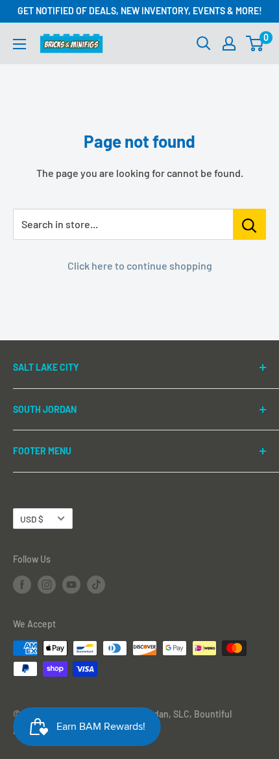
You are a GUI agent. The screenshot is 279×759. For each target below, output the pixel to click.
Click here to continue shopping (139, 265)
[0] (255, 43)
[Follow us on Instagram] (47, 585)
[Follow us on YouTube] (71, 585)
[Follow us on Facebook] (22, 585)
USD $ (31, 518)
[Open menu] (19, 44)
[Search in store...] (249, 224)
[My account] (229, 43)
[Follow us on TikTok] (96, 585)
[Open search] (204, 43)
